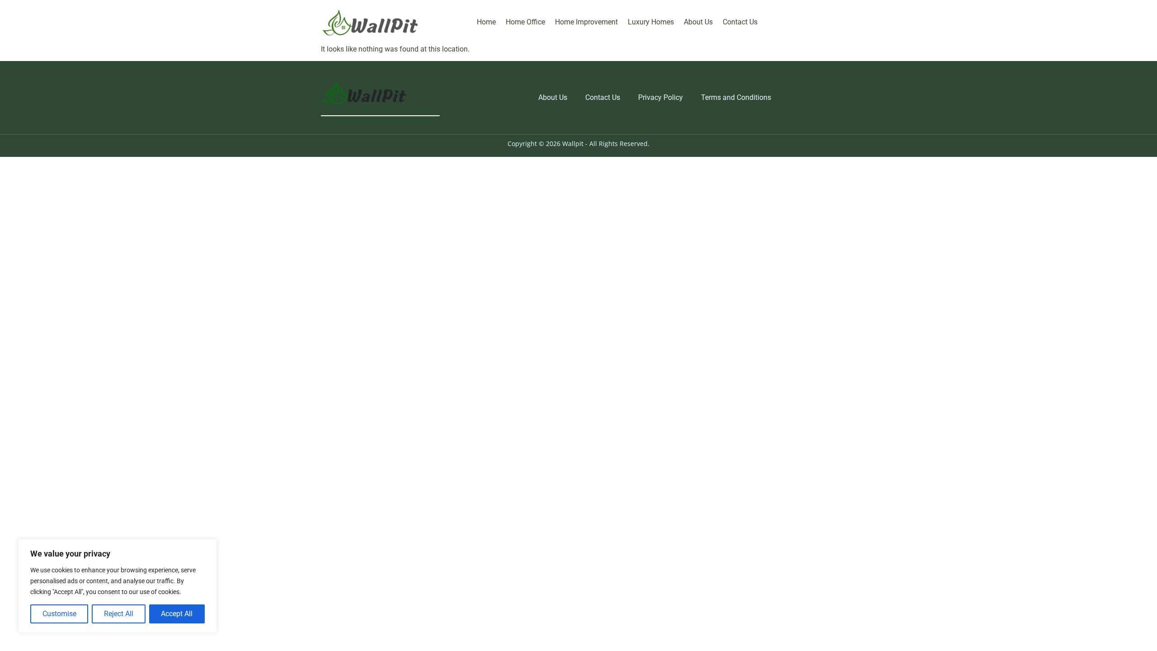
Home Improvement (586, 22)
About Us (698, 22)
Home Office (525, 22)
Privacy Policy (660, 97)
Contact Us (740, 22)
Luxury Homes (651, 22)
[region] (117, 586)
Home (486, 22)
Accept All (177, 613)
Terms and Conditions (736, 97)
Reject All (118, 613)
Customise (59, 613)
